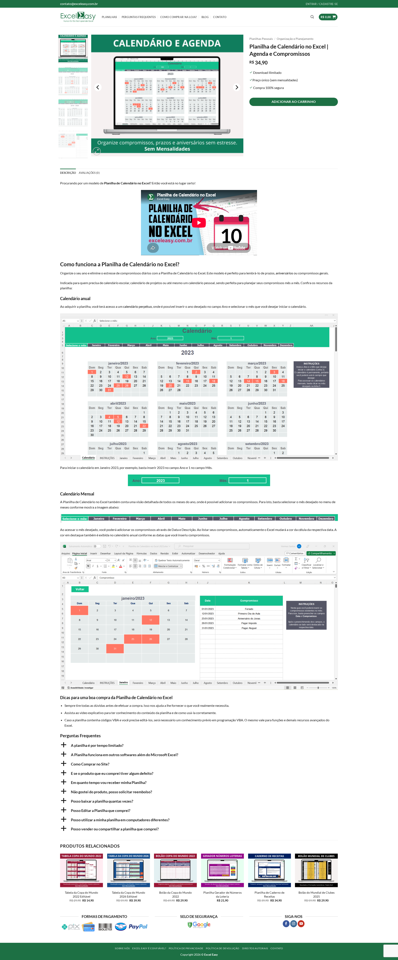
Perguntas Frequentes (139, 17)
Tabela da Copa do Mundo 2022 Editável (81, 894)
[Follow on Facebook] (286, 923)
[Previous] (98, 87)
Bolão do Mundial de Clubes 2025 (316, 894)
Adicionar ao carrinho (294, 101)
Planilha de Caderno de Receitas (269, 894)
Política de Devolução (222, 948)
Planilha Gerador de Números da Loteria (222, 894)
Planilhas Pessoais (261, 38)
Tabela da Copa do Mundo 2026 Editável (128, 894)
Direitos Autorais (255, 948)
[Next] (236, 87)
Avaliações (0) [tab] (89, 172)
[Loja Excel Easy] (78, 17)
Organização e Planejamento (295, 38)
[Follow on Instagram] (293, 923)
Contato (219, 17)
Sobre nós (122, 948)
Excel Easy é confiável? (149, 948)
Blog (205, 17)
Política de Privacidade (186, 948)
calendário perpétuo (137, 306)
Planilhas (109, 17)
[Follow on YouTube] (301, 923)
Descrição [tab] (68, 172)
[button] (312, 17)
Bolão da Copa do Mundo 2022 (175, 894)
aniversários (284, 273)
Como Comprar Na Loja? (178, 17)
